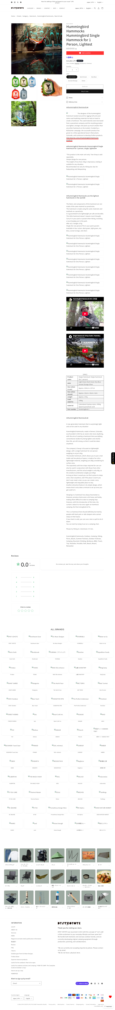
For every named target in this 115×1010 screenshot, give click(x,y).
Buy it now (84, 91)
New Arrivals (58, 16)
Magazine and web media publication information (26, 939)
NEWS (13, 936)
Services (13, 933)
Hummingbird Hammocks (45, 16)
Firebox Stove (15, 956)
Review (13, 944)
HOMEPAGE (14, 973)
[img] (70, 49)
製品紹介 (13, 941)
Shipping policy (80, 1004)
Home (13, 16)
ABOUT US (14, 930)
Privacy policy (52, 1004)
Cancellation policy (99, 1006)
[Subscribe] (39, 983)
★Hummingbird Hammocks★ (77, 107)
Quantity (68, 66)
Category (25, 16)
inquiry (13, 950)
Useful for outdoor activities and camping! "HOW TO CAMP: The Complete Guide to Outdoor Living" (33, 966)
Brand (19, 16)
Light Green (72, 77)
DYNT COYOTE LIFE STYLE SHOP (29, 1004)
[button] (31, 8)
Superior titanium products (19, 959)
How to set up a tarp (17, 970)
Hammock (33, 16)
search (13, 927)
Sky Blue (94, 77)
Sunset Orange (73, 81)
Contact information (91, 1004)
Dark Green (84, 77)
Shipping (77, 63)
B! (72, 57)
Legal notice (101, 1004)
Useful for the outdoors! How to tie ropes (23, 962)
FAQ (12, 947)
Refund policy (61, 1004)
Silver (84, 81)
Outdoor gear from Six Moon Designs (22, 953)
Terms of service (70, 1004)
